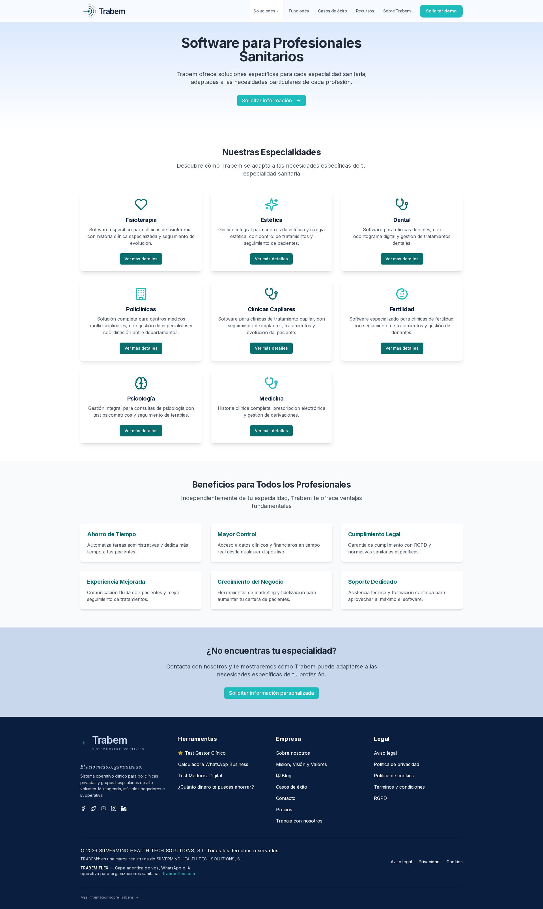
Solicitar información (267, 100)
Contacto (286, 798)
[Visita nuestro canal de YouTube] (103, 808)
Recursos (365, 11)
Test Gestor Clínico (205, 753)
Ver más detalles (141, 258)
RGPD (380, 798)
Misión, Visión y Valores (301, 764)
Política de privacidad (396, 764)
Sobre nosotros (293, 753)
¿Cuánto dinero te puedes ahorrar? (216, 787)
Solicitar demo (441, 11)
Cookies (455, 861)
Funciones (299, 11)
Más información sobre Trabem (107, 897)
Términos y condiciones (399, 787)
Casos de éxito (332, 11)
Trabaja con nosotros (299, 821)
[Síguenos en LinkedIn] (124, 808)
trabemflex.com (179, 873)
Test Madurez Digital (200, 775)
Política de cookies (394, 775)
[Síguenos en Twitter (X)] (93, 808)
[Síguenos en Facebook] (83, 808)
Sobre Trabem (397, 11)
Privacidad (429, 861)
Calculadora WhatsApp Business (213, 764)
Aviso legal (385, 753)
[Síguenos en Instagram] (114, 808)
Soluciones (264, 11)
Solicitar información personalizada (271, 693)
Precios (284, 809)
